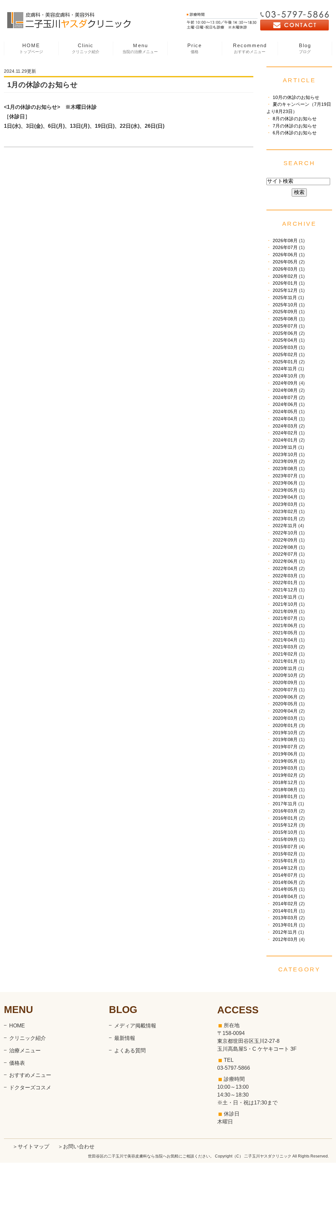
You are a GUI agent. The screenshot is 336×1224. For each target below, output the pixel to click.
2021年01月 (285, 661)
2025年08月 (285, 318)
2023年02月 (285, 511)
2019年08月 (285, 739)
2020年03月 (285, 718)
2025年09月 (285, 311)
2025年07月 (285, 326)
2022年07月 (285, 554)
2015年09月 (285, 839)
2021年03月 (285, 646)
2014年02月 (285, 903)
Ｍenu (140, 48)
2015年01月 (285, 860)
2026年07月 (285, 247)
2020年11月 (285, 668)
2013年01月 (285, 925)
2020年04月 (285, 711)
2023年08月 (285, 468)
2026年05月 (285, 261)
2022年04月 (285, 568)
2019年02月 (285, 775)
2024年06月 (285, 404)
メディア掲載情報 (135, 1025)
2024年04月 (285, 418)
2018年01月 (285, 796)
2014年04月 (285, 896)
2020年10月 (285, 675)
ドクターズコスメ (30, 1087)
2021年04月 (285, 640)
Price (194, 48)
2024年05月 (285, 411)
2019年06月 (285, 754)
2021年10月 (285, 604)
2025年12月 (285, 290)
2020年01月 (285, 725)
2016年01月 (285, 818)
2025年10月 (285, 304)
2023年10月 (285, 454)
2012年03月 (285, 939)
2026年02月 (285, 276)
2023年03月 (285, 504)
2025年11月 (285, 297)
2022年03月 (285, 575)
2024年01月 (285, 440)
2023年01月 (285, 518)
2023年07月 (285, 475)
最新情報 (124, 1038)
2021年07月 (285, 618)
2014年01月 (285, 910)
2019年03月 (285, 768)
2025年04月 (285, 340)
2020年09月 (285, 682)
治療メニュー (25, 1050)
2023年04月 (285, 497)
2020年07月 (285, 689)
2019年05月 (285, 761)
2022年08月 (285, 547)
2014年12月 (285, 868)
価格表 (17, 1063)
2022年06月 (285, 561)
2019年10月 (285, 732)
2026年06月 (285, 254)
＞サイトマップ (30, 1146)
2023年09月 (285, 461)
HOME (31, 48)
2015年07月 (285, 846)
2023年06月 (285, 483)
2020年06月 (285, 697)
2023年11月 (285, 447)
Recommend (250, 48)
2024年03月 (285, 426)
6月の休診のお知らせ (295, 132)
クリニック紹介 (27, 1038)
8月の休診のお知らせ (295, 118)
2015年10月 (285, 832)
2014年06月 (285, 882)
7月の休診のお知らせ (295, 126)
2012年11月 (285, 932)
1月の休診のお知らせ (42, 85)
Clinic (85, 48)
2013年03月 (285, 917)
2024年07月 (285, 397)
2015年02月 (285, 853)
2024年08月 (285, 390)
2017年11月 (285, 803)
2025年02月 (285, 354)
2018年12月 (285, 782)
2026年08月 (285, 240)
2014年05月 (285, 889)
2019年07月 (285, 746)
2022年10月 (285, 532)
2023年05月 (285, 490)
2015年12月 (285, 825)
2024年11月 (285, 368)
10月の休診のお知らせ (296, 97)
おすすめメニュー (30, 1075)
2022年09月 (285, 540)
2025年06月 (285, 333)
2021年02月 (285, 654)
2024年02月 (285, 432)
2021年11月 (285, 597)
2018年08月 (285, 789)
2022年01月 (285, 582)
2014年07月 (285, 875)
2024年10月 (285, 375)
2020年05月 (285, 703)
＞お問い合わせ (76, 1146)
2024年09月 (285, 383)
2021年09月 (285, 611)
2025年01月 (285, 361)
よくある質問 (130, 1050)
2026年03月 (285, 269)
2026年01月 (285, 283)
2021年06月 (285, 625)
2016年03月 (285, 811)
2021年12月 (285, 589)
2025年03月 (285, 347)
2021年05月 (285, 632)
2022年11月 (285, 525)
